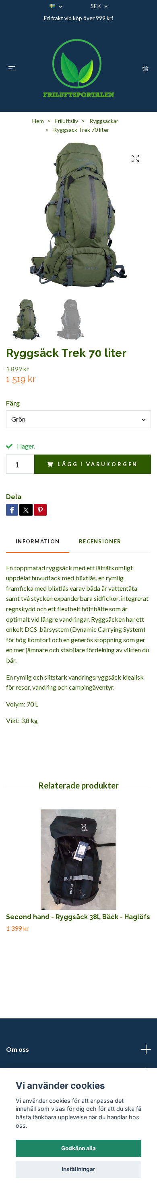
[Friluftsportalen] (78, 68)
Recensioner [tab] (100, 541)
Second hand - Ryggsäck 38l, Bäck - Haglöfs (78, 917)
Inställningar (78, 1169)
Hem (38, 120)
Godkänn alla (78, 1148)
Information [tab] (38, 541)
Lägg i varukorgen (98, 464)
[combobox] (78, 419)
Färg (13, 403)
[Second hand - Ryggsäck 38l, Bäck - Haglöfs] (78, 859)
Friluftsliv (66, 120)
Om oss (17, 1049)
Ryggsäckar (103, 120)
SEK (96, 5)
